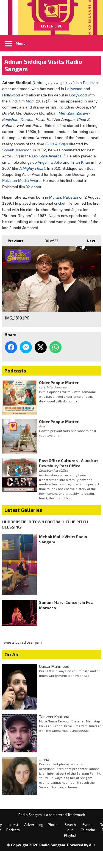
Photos (54, 824)
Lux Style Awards (47, 156)
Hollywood (11, 95)
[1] (49, 100)
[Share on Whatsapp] (55, 347)
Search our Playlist (70, 830)
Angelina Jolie (50, 162)
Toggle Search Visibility (92, 43)
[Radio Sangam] (51, 11)
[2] (64, 155)
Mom (30, 101)
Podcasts (15, 371)
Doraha (27, 119)
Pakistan (70, 197)
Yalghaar (33, 187)
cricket (59, 203)
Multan (55, 197)
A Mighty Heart (32, 168)
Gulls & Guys (56, 144)
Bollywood (78, 95)
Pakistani (91, 82)
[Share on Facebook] (11, 347)
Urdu (38, 82)
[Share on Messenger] (26, 347)
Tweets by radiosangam (22, 642)
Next (88, 241)
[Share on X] (41, 347)
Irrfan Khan (80, 162)
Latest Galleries (23, 510)
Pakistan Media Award (21, 180)
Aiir (92, 845)
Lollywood (73, 89)
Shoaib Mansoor (16, 150)
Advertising (33, 824)
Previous (12, 241)
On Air (11, 654)
